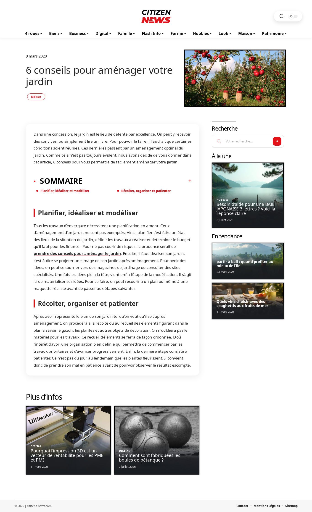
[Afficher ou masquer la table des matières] (137, 181)
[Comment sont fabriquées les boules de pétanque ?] (157, 440)
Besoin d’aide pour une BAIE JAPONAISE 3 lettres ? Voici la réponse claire (246, 208)
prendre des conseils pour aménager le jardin (77, 253)
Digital (36, 446)
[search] (282, 16)
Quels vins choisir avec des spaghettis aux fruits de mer (242, 303)
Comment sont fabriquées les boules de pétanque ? (149, 457)
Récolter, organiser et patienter (146, 191)
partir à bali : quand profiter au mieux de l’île (245, 263)
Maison (36, 97)
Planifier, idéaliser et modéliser (64, 191)
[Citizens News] (156, 16)
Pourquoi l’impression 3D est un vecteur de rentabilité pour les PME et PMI (67, 455)
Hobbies (222, 199)
